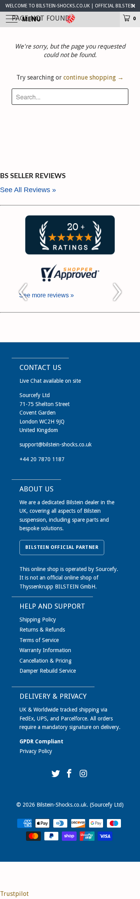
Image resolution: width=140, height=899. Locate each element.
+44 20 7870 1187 (42, 459)
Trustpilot (14, 893)
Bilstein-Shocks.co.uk (62, 805)
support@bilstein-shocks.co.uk (55, 444)
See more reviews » (46, 295)
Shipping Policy (37, 619)
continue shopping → (93, 77)
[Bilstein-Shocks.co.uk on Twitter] (55, 774)
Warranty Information (45, 650)
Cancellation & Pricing (45, 661)
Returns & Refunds (42, 630)
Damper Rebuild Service (47, 671)
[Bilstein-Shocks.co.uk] (70, 19)
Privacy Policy (35, 751)
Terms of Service (39, 640)
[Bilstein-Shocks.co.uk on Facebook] (69, 774)
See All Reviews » (28, 190)
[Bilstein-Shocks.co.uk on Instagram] (83, 774)
